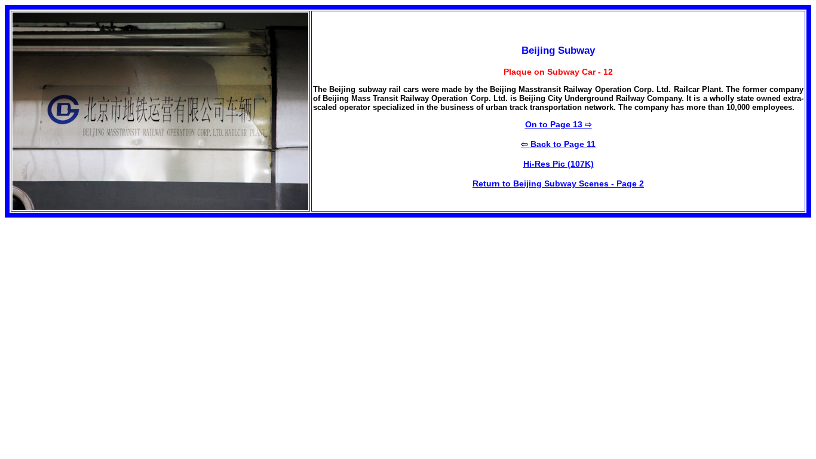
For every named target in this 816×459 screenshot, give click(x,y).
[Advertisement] (105, 301)
